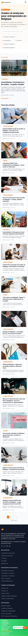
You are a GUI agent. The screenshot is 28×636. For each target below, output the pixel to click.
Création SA (4, 590)
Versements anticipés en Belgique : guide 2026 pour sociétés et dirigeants (14, 435)
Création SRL (4, 588)
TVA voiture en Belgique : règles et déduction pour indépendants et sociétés (14, 299)
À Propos (3, 558)
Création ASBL (5, 593)
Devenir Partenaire (6, 613)
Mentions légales (5, 605)
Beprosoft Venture (6, 543)
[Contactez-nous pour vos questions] (25, 627)
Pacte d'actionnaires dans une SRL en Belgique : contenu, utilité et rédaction (14, 199)
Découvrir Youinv (18, 627)
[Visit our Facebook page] (2, 546)
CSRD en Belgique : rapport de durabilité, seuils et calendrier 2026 (12, 366)
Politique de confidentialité (8, 611)
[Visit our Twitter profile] (4, 546)
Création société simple (7, 598)
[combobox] (14, 31)
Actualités (3, 561)
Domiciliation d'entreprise (8, 553)
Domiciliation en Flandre (7, 573)
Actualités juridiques (10, 47)
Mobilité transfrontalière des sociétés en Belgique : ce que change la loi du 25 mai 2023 (12, 502)
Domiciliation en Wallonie (8, 576)
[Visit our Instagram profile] (7, 546)
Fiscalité (20, 40)
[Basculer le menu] (25, 2)
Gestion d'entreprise (10, 44)
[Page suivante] (19, 517)
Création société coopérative (9, 596)
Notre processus (5, 578)
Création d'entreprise (10, 36)
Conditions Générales (7, 608)
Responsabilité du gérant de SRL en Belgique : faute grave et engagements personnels (14, 130)
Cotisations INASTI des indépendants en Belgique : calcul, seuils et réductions (13, 165)
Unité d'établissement (7, 581)
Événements (4, 563)
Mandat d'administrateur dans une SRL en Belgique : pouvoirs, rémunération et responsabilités (14, 400)
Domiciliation (8, 40)
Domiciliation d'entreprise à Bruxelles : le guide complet (12, 83)
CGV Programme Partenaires (9, 616)
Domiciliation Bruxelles (7, 570)
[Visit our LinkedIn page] (9, 546)
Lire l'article (4, 98)
